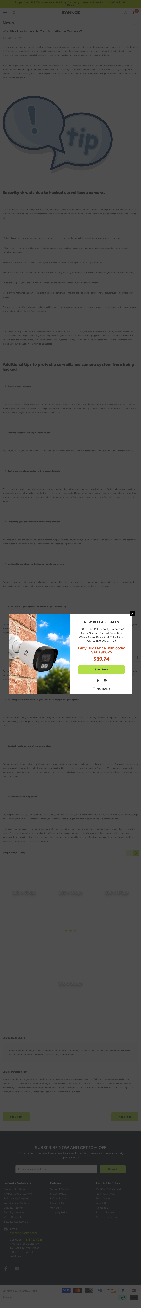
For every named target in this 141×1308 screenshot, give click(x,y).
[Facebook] (97, 680)
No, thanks (103, 688)
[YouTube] (105, 680)
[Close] (132, 613)
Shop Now (101, 669)
